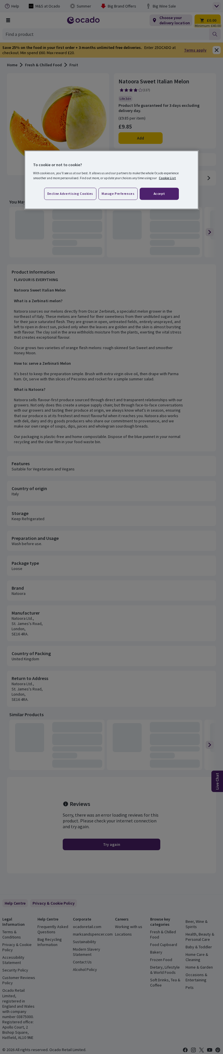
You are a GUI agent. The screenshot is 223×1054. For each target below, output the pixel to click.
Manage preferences (118, 193)
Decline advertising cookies (70, 193)
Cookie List (167, 178)
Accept (159, 193)
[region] (111, 180)
